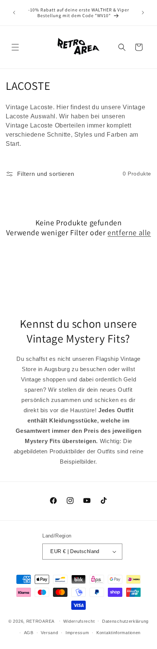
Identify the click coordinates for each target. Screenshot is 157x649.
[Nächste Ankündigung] (143, 12)
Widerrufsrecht (79, 621)
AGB (29, 632)
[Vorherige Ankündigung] (14, 12)
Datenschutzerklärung (125, 621)
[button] (15, 47)
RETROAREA (40, 621)
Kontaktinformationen (118, 632)
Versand (49, 632)
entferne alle (129, 233)
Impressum (77, 632)
